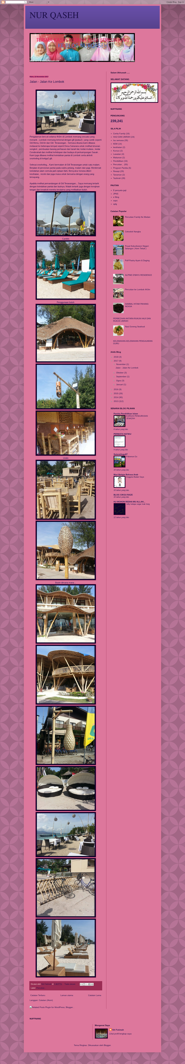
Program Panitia (120, 168)
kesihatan (117, 147)
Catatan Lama (94, 995)
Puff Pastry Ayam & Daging (137, 260)
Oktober (120, 372)
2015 (116, 393)
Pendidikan (118, 161)
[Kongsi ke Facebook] (89, 984)
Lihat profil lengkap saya (120, 1034)
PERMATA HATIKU (122, 434)
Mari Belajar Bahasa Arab (126, 474)
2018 (116, 357)
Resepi (116, 171)
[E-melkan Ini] (81, 984)
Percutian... (41, 988)
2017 (116, 361)
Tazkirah (117, 178)
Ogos (119, 380)
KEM (115, 144)
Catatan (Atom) (46, 1000)
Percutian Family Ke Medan (137, 217)
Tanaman (117, 175)
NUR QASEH (54, 15)
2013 (116, 401)
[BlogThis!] (84, 984)
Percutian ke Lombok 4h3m (137, 289)
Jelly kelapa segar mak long (138, 504)
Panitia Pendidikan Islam (126, 413)
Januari (120, 384)
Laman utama (66, 995)
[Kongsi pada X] (86, 984)
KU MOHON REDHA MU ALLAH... (129, 502)
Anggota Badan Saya (135, 477)
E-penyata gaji (119, 190)
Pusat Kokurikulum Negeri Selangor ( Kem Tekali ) (137, 247)
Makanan (117, 157)
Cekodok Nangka (133, 231)
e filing (116, 197)
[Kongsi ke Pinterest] (92, 984)
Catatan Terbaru (37, 995)
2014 (116, 397)
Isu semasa (118, 140)
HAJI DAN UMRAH (121, 137)
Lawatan (117, 154)
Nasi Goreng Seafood (135, 326)
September (121, 376)
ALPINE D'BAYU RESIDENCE (138, 275)
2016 (116, 389)
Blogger (107, 1045)
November (121, 364)
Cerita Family (119, 133)
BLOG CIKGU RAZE (123, 495)
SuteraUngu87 (121, 454)
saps (115, 200)
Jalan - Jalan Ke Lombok (47, 81)
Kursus (116, 151)
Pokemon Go (131, 456)
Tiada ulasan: (70, 984)
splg (115, 204)
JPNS (115, 194)
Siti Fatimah (118, 1030)
